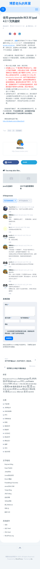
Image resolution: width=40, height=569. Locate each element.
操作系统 (31, 384)
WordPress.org (9, 536)
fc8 (17, 379)
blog (4, 379)
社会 (5, 389)
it (30, 378)
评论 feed (8, 532)
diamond (9, 379)
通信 (18, 392)
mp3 (14, 381)
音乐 (26, 391)
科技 (15, 389)
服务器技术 (18, 386)
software (30, 381)
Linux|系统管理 (9, 475)
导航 (21, 384)
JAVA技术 (8, 407)
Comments (11, 200)
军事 (10, 384)
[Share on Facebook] (10, 33)
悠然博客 (7, 497)
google (26, 379)
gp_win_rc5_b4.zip (9, 45)
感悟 (27, 384)
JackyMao (8, 471)
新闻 (6, 386)
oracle (18, 381)
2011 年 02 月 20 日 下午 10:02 (21, 227)
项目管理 (31, 392)
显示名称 (8, 318)
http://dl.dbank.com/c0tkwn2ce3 (13, 121)
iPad (9, 130)
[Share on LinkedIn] (19, 33)
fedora (21, 378)
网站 (6, 324)
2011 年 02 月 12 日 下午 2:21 (23, 235)
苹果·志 (7, 508)
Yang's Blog (8, 490)
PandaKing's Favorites (11, 483)
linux (10, 381)
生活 (29, 386)
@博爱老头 (12, 237)
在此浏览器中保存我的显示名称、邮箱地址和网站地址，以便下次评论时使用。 (19, 332)
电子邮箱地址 (25, 318)
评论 (7, 304)
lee (10, 227)
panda (11, 235)
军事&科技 (8, 418)
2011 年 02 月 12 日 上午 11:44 (24, 270)
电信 (34, 387)
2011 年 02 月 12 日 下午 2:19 (24, 245)
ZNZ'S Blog (8, 493)
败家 (6, 444)
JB (13, 130)
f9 (13, 379)
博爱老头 (30, 26)
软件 (11, 392)
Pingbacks (25, 200)
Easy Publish (8, 468)
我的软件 (7, 426)
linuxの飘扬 (8, 479)
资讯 (7, 391)
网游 (21, 389)
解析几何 (7, 512)
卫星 (13, 384)
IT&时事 (7, 404)
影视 (24, 384)
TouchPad (12, 207)
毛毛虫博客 (8, 501)
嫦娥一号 (17, 384)
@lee (10, 217)
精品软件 (6, 26)
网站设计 (25, 389)
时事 (11, 387)
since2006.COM (9, 486)
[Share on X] (5, 33)
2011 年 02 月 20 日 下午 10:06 (24, 215)
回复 (10, 211)
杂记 (25, 386)
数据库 (7, 429)
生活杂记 (7, 433)
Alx (31, 559)
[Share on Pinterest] (14, 33)
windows (5, 384)
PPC (22, 381)
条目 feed (8, 528)
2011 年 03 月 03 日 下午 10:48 (25, 207)
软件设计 (15, 392)
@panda (11, 247)
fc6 (15, 379)
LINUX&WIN (8, 411)
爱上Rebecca (9, 505)
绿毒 (16, 40)
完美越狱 (18, 130)
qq (25, 381)
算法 (18, 389)
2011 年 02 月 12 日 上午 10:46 (23, 284)
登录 (6, 525)
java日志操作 (8, 186)
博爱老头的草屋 (20, 3)
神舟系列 (9, 389)
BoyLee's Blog (9, 464)
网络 (31, 389)
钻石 (21, 392)
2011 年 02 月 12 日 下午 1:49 (23, 262)
